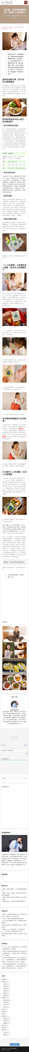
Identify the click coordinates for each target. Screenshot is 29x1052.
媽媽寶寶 (4, 997)
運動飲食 (5, 993)
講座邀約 (5, 1034)
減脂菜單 (5, 986)
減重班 (3, 1013)
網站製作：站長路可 (6, 1049)
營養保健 (9, 27)
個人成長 (5, 1032)
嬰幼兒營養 (6, 1000)
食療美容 (5, 1023)
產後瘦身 (5, 990)
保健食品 (4, 27)
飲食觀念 (5, 995)
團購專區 (4, 979)
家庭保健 (5, 1020)
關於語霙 (4, 1030)
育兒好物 (5, 1007)
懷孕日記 (5, 1004)
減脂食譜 (5, 988)
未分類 (3, 1009)
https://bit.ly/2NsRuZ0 (16, 562)
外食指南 (5, 984)
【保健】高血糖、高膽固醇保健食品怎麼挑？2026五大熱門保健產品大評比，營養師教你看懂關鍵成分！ (14, 920)
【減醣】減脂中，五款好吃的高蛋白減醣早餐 (13, 901)
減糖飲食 (4, 1011)
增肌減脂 (4, 981)
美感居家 (4, 1027)
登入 (27, 745)
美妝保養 (4, 1025)
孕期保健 (5, 1002)
